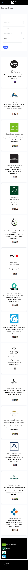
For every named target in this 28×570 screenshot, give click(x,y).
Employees (5, 41)
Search (5, 47)
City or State (5, 30)
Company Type (6, 36)
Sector (4, 25)
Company (5, 20)
